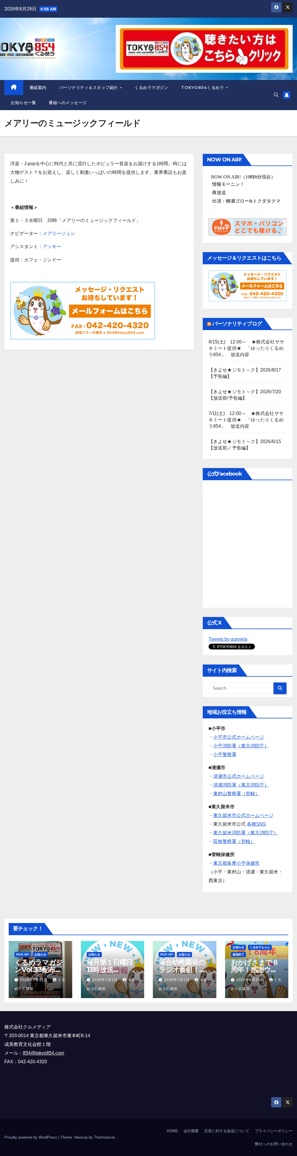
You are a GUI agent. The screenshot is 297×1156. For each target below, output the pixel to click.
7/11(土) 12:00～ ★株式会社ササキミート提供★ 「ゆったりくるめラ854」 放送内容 (246, 420)
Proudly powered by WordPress (31, 1137)
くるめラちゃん (260, 947)
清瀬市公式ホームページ (238, 776)
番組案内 (38, 87)
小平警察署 (224, 754)
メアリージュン (59, 233)
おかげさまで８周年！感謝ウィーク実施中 (255, 969)
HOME (172, 1131)
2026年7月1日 (105, 980)
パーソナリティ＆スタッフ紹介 (89, 87)
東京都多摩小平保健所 (236, 863)
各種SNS (256, 824)
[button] (276, 94)
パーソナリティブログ (237, 324)
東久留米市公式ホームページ (243, 815)
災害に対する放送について (226, 1131)
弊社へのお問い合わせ (274, 1144)
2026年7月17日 (34, 980)
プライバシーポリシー (274, 1131)
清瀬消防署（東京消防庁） (241, 784)
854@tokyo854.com (43, 1053)
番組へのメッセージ (68, 102)
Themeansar (104, 1137)
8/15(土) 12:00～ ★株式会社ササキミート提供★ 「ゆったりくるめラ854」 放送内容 (246, 348)
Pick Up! (22, 954)
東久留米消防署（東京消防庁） (245, 832)
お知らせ (40, 954)
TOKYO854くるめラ (203, 87)
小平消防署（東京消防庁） (241, 745)
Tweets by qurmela (228, 639)
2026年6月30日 (250, 980)
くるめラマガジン (151, 87)
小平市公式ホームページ (238, 737)
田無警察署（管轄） (234, 841)
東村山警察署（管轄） (236, 793)
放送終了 (238, 954)
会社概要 (191, 1131)
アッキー (52, 246)
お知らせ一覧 (23, 102)
